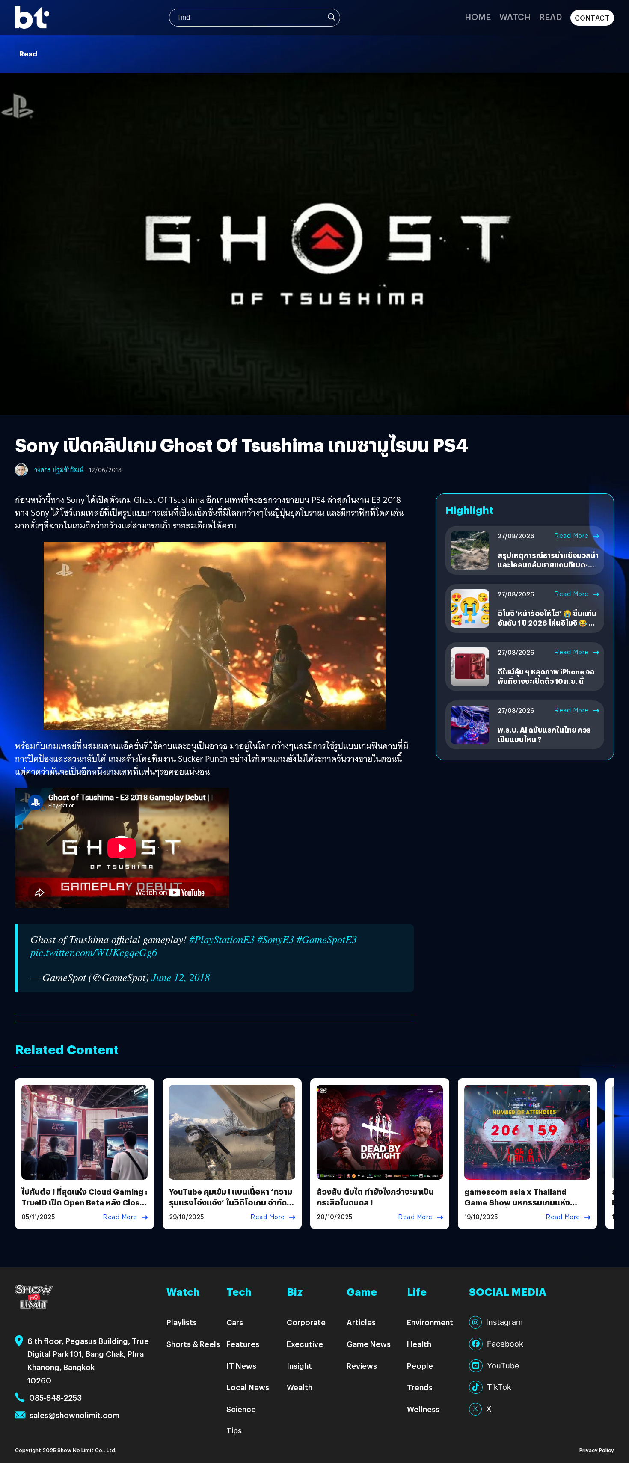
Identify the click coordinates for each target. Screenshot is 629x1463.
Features (242, 1343)
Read (550, 16)
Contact (592, 18)
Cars (234, 1322)
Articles (361, 1322)
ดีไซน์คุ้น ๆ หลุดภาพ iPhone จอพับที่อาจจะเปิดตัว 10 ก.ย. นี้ (546, 676)
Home (478, 16)
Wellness (423, 1409)
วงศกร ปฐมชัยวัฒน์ (58, 469)
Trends (420, 1387)
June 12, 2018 (180, 977)
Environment (430, 1322)
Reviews (362, 1365)
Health (419, 1343)
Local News (247, 1387)
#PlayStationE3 (222, 939)
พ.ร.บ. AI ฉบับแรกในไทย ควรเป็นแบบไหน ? (544, 734)
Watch (515, 16)
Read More (571, 535)
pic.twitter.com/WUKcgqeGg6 (93, 952)
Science (241, 1409)
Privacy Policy (596, 1450)
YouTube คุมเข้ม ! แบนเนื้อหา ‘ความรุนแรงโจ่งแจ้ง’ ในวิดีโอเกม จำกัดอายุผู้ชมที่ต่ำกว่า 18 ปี (230, 1202)
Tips (234, 1430)
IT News (241, 1365)
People (420, 1365)
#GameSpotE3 (327, 939)
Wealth (299, 1387)
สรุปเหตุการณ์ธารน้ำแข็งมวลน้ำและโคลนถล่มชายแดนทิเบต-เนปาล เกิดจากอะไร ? (548, 564)
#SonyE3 (275, 939)
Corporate (306, 1322)
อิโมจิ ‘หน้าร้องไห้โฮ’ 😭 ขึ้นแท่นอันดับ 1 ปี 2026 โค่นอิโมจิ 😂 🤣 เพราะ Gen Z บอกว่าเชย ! (547, 623)
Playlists (181, 1322)
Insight (299, 1365)
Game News (369, 1343)
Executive (305, 1343)
